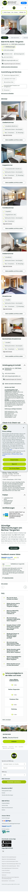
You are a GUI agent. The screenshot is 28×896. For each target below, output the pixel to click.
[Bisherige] (2, 587)
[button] (13, 572)
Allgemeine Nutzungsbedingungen (9, 857)
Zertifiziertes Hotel (8, 53)
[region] (14, 448)
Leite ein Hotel (5, 805)
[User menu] (25, 8)
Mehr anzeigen (14, 548)
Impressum (4, 874)
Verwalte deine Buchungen (7, 795)
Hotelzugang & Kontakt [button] (11, 365)
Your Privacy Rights (14, 468)
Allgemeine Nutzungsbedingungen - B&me (10, 865)
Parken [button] (5, 495)
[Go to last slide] (2, 110)
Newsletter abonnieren (14, 782)
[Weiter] (25, 587)
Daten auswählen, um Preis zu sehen (14, 140)
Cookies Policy (7, 454)
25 (24, 32)
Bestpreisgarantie (20, 53)
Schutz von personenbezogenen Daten (10, 861)
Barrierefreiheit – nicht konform (8, 880)
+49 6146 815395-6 (8, 57)
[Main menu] (2, 8)
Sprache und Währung (7, 761)
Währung (4, 771)
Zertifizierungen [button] (8, 508)
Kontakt (3, 792)
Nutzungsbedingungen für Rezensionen (10, 868)
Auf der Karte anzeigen (8, 50)
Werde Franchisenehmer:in (7, 807)
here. (11, 449)
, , (13, 44)
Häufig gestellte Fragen (6, 790)
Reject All (14, 464)
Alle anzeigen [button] (4, 583)
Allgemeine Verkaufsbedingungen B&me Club (11, 863)
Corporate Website (5, 803)
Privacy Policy (15, 454)
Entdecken (14, 741)
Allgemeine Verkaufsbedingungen (9, 859)
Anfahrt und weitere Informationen (9, 67)
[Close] (23, 427)
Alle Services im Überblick (7, 93)
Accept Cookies (14, 459)
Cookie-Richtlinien (6, 870)
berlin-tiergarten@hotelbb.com (11, 60)
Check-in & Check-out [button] (11, 423)
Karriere (3, 809)
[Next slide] (25, 110)
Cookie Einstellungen (6, 872)
